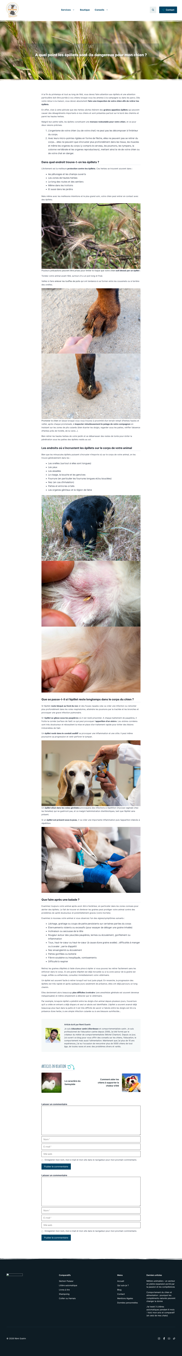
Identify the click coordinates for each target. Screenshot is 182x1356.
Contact (121, 1294)
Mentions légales (125, 1298)
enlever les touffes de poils (67, 281)
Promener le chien (49, 420)
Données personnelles (127, 1302)
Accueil (120, 1281)
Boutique (85, 10)
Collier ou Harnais (67, 1298)
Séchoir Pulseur (66, 1281)
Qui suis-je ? (123, 1285)
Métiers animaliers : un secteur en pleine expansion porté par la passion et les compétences (160, 1284)
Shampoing (64, 1294)
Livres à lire (64, 1289)
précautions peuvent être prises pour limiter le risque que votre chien (82, 270)
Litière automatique (68, 1285)
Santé (91, 46)
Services (66, 10)
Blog (119, 1289)
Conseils (99, 10)
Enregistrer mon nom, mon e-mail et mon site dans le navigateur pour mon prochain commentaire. (91, 1160)
